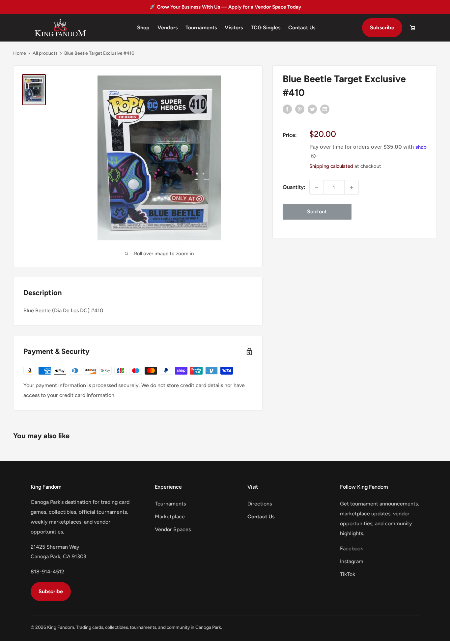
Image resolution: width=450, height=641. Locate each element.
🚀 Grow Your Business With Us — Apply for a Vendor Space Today (225, 7)
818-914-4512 (47, 571)
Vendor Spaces (173, 529)
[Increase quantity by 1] (351, 187)
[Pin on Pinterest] (299, 109)
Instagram (351, 561)
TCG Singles (265, 27)
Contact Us (301, 27)
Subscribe (382, 27)
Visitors (234, 27)
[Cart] (412, 28)
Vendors (167, 27)
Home (19, 53)
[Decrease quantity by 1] (316, 187)
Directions (259, 504)
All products (45, 53)
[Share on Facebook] (287, 109)
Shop (143, 27)
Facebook (351, 548)
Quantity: (294, 187)
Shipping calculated (331, 166)
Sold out (317, 211)
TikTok (347, 574)
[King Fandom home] (60, 28)
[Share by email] (324, 109)
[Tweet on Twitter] (312, 109)
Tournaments (201, 27)
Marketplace (170, 516)
